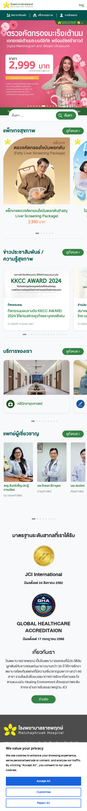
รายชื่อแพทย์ (70, 15)
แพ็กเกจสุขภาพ (45, 15)
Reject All (43, 803)
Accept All (43, 781)
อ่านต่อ (43, 699)
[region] (43, 776)
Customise (44, 792)
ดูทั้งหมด (72, 131)
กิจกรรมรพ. (15, 304)
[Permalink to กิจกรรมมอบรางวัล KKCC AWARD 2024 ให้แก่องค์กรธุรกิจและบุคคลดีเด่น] (37, 283)
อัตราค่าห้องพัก (18, 15)
